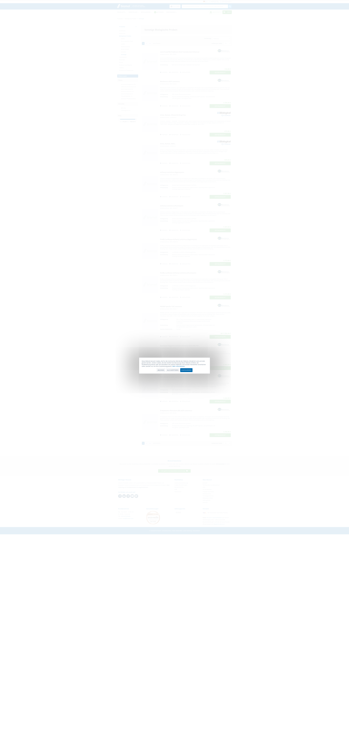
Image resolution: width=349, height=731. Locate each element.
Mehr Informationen (178, 366)
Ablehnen (161, 370)
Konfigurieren (186, 370)
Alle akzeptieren (172, 370)
